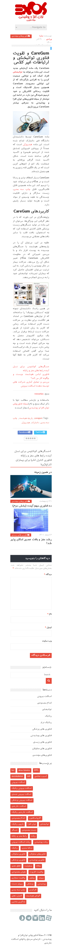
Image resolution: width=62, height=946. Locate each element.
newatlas (39, 393)
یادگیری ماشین (18, 902)
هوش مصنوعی (19, 872)
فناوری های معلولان (42, 748)
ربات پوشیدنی (41, 842)
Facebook (23, 432)
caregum (38, 418)
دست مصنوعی (29, 830)
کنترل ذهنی (17, 896)
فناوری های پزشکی (42, 729)
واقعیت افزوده (36, 872)
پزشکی (30, 884)
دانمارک (35, 422)
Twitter (39, 432)
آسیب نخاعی (40, 776)
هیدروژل (27, 144)
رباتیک (48, 716)
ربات (33, 836)
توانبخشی (17, 72)
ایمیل (48, 627)
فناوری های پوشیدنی (41, 735)
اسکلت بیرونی (44, 696)
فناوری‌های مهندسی (20, 36)
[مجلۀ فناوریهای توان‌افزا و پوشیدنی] (31, 20)
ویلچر (31, 878)
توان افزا (32, 824)
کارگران (32, 890)
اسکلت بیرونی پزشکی (22, 800)
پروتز (41, 878)
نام (49, 614)
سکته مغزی (27, 848)
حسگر (15, 830)
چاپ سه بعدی (22, 189)
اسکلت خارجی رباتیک (22, 812)
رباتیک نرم (46, 722)
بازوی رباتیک (18, 824)
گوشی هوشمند (33, 896)
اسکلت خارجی (19, 806)
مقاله (38, 866)
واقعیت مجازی (18, 878)
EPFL (36, 770)
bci (13, 770)
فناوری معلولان (18, 854)
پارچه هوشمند (26, 418)
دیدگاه (48, 574)
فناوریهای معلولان (37, 854)
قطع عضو (16, 866)
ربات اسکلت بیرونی (21, 842)
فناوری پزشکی (18, 860)
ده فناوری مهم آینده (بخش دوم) (32, 506)
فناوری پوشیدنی (36, 860)
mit (28, 776)
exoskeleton (17, 776)
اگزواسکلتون (35, 818)
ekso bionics (24, 770)
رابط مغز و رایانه (19, 836)
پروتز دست (17, 884)
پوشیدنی (42, 884)
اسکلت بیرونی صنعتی (21, 794)
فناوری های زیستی (20, 535)
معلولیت (28, 866)
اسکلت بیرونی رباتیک (22, 788)
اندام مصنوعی (44, 703)
